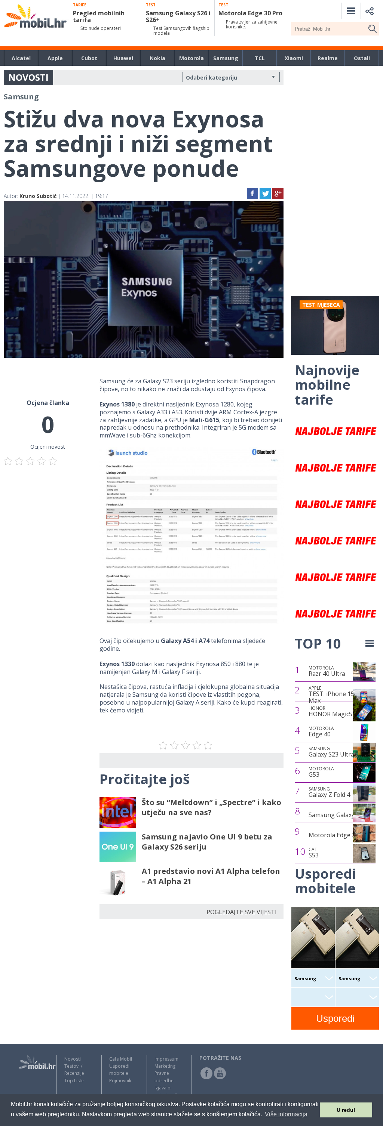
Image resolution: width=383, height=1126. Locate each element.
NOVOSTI (28, 77)
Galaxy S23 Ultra (331, 752)
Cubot (89, 58)
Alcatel (21, 58)
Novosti (72, 1059)
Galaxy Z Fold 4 (329, 792)
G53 (321, 772)
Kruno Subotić (37, 195)
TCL (260, 58)
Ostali (362, 58)
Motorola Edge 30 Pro (339, 835)
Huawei (123, 58)
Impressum (166, 1059)
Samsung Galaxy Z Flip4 (341, 815)
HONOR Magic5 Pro (336, 711)
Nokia (157, 58)
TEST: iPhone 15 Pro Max (337, 695)
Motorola (191, 58)
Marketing (164, 1066)
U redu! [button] (346, 1110)
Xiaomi (294, 58)
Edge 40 (321, 732)
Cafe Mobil (120, 1059)
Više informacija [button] (286, 1114)
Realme (328, 58)
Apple (55, 58)
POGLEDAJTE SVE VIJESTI (241, 912)
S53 (314, 853)
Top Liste (74, 1080)
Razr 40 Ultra (327, 671)
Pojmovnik (120, 1080)
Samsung (225, 58)
